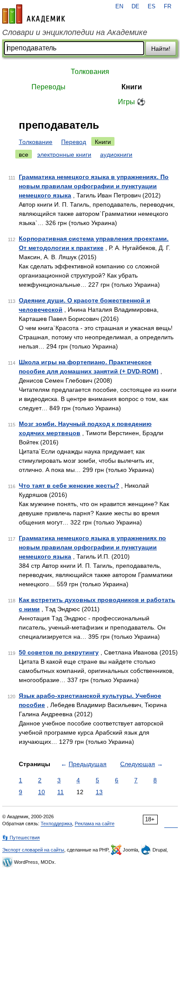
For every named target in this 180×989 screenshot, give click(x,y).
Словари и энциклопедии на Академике (74, 32)
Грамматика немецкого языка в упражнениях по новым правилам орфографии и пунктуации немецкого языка (92, 547)
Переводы (48, 87)
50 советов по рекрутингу (59, 652)
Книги (131, 87)
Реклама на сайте (94, 823)
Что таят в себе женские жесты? (69, 485)
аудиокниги (116, 154)
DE (135, 7)
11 (60, 791)
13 (99, 791)
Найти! (160, 48)
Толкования (90, 71)
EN (119, 7)
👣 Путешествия (21, 837)
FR (167, 7)
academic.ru (33, 14)
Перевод (73, 141)
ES (152, 7)
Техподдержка (56, 823)
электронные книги (64, 154)
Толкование (35, 141)
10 (41, 791)
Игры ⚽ (131, 102)
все (23, 154)
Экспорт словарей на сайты (33, 849)
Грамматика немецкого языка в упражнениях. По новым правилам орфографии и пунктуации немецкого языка (94, 186)
